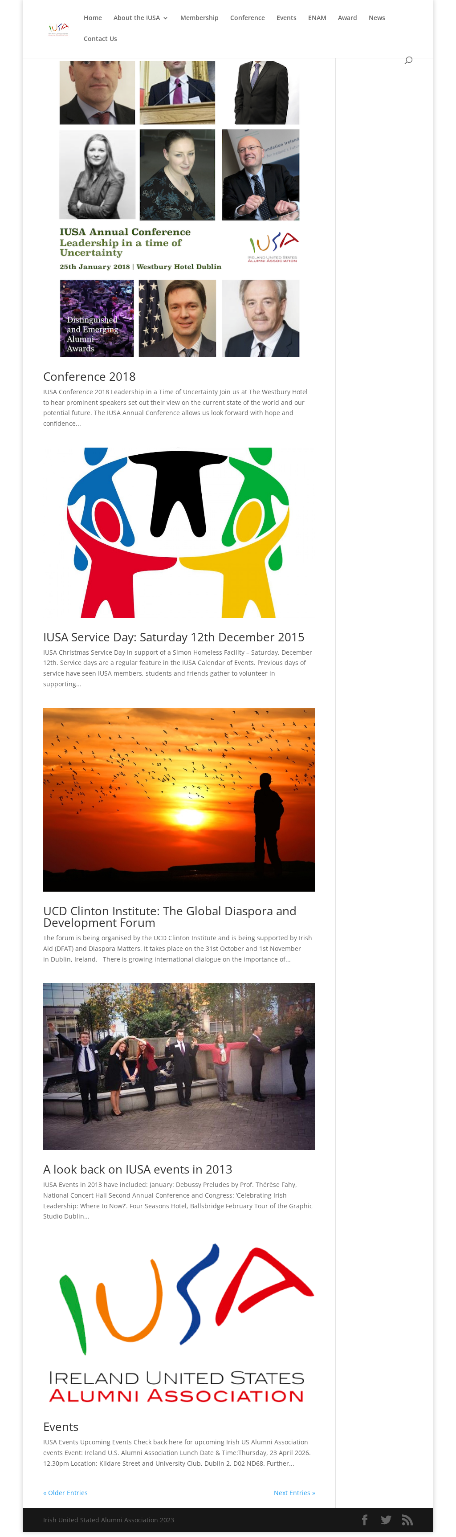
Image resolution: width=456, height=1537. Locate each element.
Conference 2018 (89, 376)
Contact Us (100, 39)
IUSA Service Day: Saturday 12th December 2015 (174, 637)
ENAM (317, 18)
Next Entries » (294, 1492)
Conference (247, 18)
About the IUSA (137, 18)
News (377, 18)
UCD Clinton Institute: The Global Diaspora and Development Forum (170, 916)
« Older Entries (65, 1492)
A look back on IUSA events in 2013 (137, 1169)
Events (287, 18)
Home (93, 18)
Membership (199, 18)
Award (347, 18)
